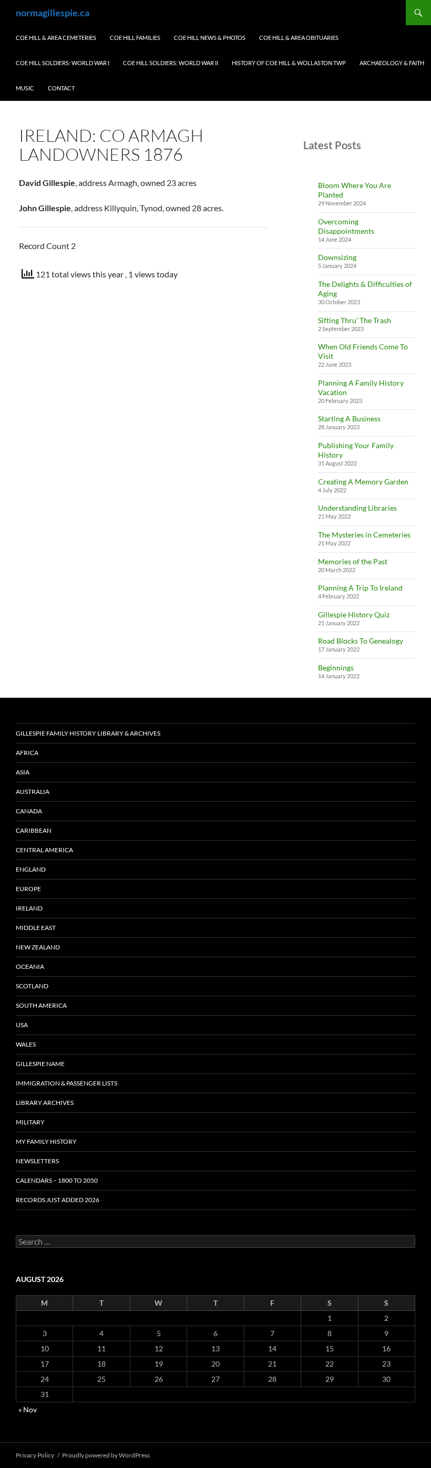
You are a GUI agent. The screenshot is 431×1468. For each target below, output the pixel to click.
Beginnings (336, 667)
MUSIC (25, 88)
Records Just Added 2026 (57, 1200)
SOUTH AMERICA (41, 1005)
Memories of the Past (352, 561)
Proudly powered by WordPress (106, 1455)
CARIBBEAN (34, 830)
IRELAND (29, 908)
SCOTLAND (32, 986)
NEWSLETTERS (37, 1161)
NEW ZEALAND (38, 947)
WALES (26, 1044)
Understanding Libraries (357, 507)
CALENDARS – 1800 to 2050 (57, 1180)
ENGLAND (31, 869)
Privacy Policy (35, 1455)
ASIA (22, 772)
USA (22, 1025)
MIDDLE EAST (36, 928)
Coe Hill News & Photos (209, 37)
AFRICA (27, 753)
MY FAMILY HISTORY (46, 1141)
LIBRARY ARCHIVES (45, 1103)
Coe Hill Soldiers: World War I (62, 62)
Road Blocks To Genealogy (360, 640)
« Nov (27, 1409)
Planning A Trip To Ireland (360, 587)
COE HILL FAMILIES (135, 37)
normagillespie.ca (52, 12)
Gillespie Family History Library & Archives (88, 733)
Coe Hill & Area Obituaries (298, 37)
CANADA (29, 811)
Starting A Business (349, 418)
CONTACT (61, 88)
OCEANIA (30, 966)
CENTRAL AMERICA (44, 850)
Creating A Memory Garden (363, 481)
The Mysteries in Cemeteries (364, 534)
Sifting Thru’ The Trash (354, 320)
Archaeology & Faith (392, 62)
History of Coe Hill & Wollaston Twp (289, 62)
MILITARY (30, 1122)
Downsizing (337, 257)
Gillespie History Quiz (353, 614)
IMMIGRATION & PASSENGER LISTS (66, 1083)
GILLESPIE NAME (40, 1064)
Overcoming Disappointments (346, 226)
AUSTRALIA (32, 791)
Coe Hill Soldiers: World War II (170, 62)
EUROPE (28, 889)
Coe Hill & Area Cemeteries (56, 37)
